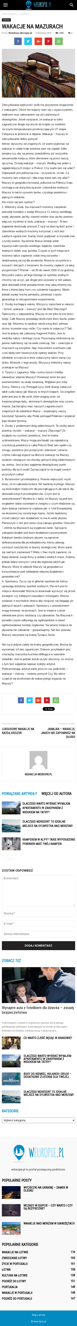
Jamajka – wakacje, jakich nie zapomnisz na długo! (58, 733)
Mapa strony (38, 1314)
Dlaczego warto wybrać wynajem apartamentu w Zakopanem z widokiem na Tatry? (46, 808)
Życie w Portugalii (14, 1264)
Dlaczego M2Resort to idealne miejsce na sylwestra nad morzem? (49, 1093)
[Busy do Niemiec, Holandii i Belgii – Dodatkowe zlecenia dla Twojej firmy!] (11, 1078)
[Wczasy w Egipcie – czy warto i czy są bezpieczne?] (11, 1210)
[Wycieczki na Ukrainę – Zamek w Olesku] (11, 1192)
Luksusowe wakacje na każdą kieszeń (18, 731)
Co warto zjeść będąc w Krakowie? (48, 1038)
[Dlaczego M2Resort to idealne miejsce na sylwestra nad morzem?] (11, 825)
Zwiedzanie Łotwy (14, 1258)
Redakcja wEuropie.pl (20, 32)
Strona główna (9, 14)
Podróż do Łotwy (14, 1281)
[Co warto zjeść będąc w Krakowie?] (11, 1043)
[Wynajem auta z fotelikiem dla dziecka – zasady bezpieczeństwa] (38, 985)
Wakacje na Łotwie (15, 1252)
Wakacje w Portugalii (17, 1293)
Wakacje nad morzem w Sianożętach (49, 1223)
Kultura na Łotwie (14, 1275)
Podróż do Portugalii (17, 1298)
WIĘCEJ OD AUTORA (56, 793)
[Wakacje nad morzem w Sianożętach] (11, 1228)
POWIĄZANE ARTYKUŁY (19, 793)
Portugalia (10, 1287)
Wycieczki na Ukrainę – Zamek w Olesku (46, 1189)
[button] (72, 5)
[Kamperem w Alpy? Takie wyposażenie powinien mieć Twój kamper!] (11, 843)
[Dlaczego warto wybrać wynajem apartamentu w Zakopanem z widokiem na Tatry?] (11, 807)
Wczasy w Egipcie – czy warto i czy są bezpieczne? (48, 1207)
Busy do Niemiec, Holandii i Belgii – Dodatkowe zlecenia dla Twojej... (47, 1075)
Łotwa (6, 1269)
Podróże (6, 20)
